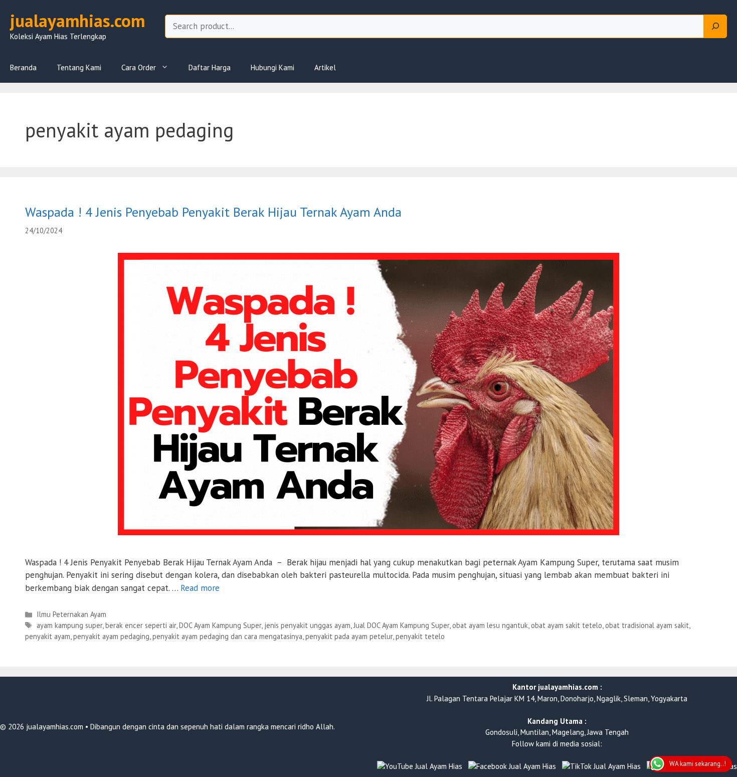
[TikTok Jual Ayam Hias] (601, 766)
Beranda (23, 67)
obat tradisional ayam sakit (647, 625)
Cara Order (138, 67)
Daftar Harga (210, 67)
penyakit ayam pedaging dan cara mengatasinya (227, 636)
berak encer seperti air (140, 625)
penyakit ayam (47, 636)
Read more (200, 587)
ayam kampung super (69, 625)
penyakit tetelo (420, 636)
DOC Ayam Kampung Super (220, 625)
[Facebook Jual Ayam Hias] (512, 766)
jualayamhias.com (77, 20)
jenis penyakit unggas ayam (307, 625)
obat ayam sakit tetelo (566, 625)
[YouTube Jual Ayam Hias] (419, 766)
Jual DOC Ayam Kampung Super (401, 625)
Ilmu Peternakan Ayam (71, 614)
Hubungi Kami (272, 67)
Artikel (325, 67)
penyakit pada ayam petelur (349, 636)
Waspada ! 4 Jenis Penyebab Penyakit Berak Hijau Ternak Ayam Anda (213, 212)
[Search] (715, 27)
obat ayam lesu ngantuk (490, 625)
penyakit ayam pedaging (111, 636)
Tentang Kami (79, 67)
